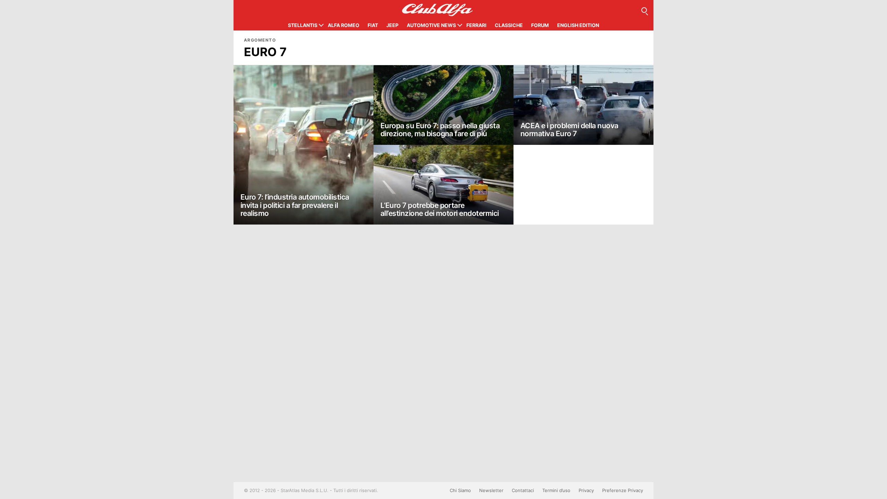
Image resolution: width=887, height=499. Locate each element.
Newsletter (491, 490)
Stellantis (302, 25)
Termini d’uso (556, 490)
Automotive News (431, 25)
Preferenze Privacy (622, 490)
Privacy (586, 490)
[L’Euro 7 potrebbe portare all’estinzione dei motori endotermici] (443, 185)
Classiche (509, 25)
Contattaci (523, 490)
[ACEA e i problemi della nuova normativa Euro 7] (583, 105)
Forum (540, 25)
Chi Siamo (460, 490)
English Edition (578, 25)
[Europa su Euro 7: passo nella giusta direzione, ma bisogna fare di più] (443, 105)
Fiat (373, 25)
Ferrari (476, 25)
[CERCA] (644, 10)
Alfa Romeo (343, 25)
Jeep (392, 25)
